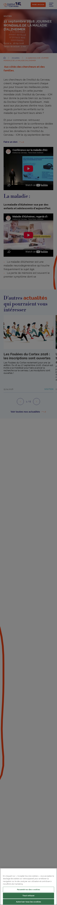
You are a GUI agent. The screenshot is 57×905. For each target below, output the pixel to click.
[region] (28, 886)
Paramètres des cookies (28, 890)
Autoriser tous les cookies (28, 902)
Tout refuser (28, 896)
